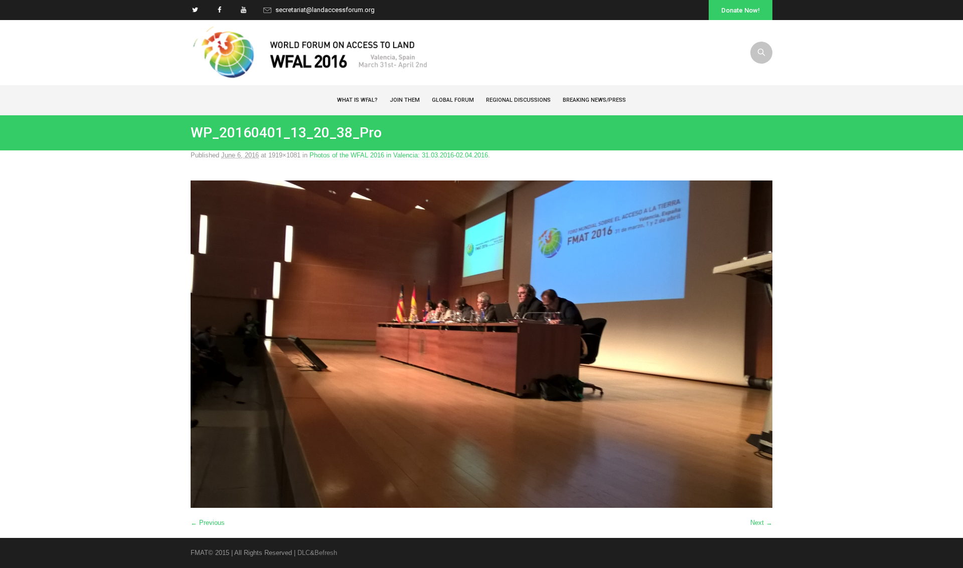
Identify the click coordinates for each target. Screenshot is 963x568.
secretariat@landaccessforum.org (325, 10)
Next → (761, 522)
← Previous (208, 522)
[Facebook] (219, 10)
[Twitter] (195, 10)
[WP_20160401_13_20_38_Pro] (481, 344)
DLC (303, 552)
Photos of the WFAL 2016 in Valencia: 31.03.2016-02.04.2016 (398, 155)
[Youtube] (243, 10)
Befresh (325, 552)
